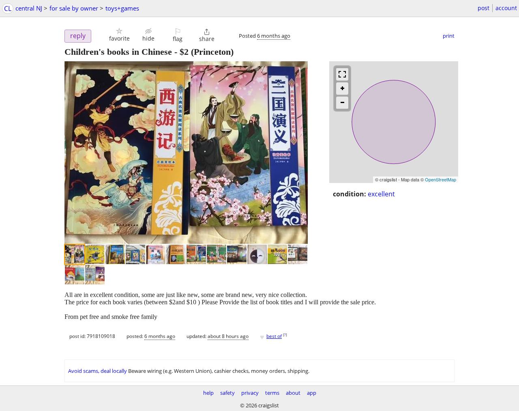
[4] (135, 254)
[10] (257, 254)
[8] (216, 254)
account (506, 8)
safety (227, 392)
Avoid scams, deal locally (97, 370)
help (208, 392)
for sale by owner (73, 8)
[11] (277, 254)
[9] (237, 254)
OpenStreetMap (440, 179)
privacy (250, 392)
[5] (156, 254)
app (311, 392)
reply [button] (78, 35)
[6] (176, 254)
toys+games (122, 8)
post (483, 8)
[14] (95, 275)
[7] (196, 254)
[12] (297, 254)
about (293, 392)
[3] (115, 254)
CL (7, 8)
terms (272, 392)
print (449, 35)
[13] (74, 275)
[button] (119, 34)
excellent (381, 193)
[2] (95, 254)
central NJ (28, 8)
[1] (74, 254)
